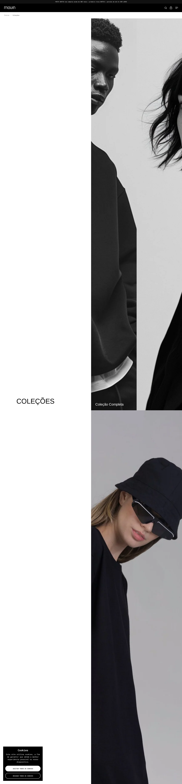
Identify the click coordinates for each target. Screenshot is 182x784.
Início (6, 15)
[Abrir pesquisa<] (166, 8)
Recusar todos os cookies (23, 776)
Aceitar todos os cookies (23, 769)
